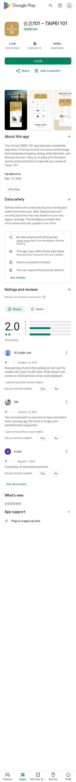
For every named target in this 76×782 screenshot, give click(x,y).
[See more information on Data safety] (69, 199)
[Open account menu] (69, 5)
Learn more (23, 240)
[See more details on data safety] (18, 277)
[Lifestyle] (14, 189)
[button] (40, 48)
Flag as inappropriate (22, 521)
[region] (38, 45)
